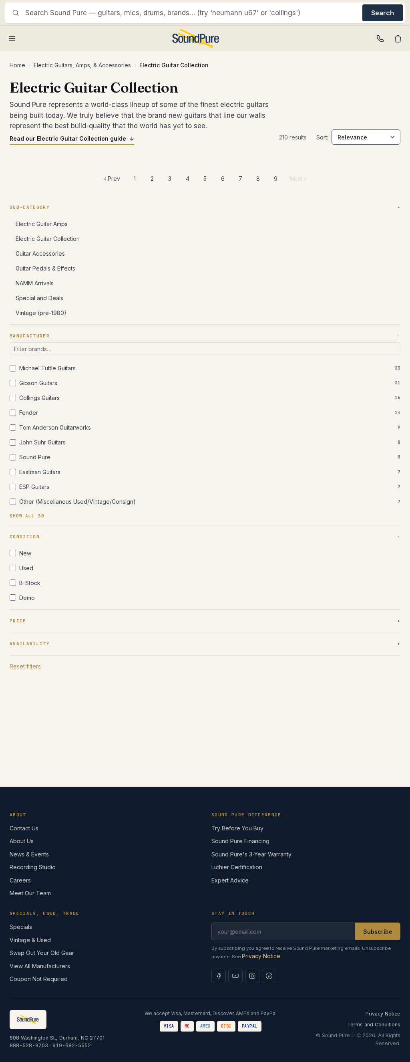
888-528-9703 (29, 1045)
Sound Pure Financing (240, 841)
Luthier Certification (236, 867)
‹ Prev (112, 178)
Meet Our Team (30, 893)
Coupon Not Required (39, 978)
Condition (25, 536)
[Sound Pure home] (196, 38)
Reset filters (25, 666)
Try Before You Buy (237, 828)
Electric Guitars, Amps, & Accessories (82, 65)
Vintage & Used (30, 940)
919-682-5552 (71, 1045)
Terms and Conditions (373, 1025)
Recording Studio (33, 867)
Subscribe (377, 931)
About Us (22, 841)
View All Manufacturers (40, 966)
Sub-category (30, 207)
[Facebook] (218, 976)
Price (18, 621)
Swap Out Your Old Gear (42, 952)
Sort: (322, 137)
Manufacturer (30, 336)
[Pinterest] (269, 976)
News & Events (29, 854)
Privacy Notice (261, 956)
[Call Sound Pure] (380, 38)
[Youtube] (235, 976)
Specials (21, 926)
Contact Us (24, 828)
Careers (20, 880)
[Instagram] (252, 976)
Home (17, 65)
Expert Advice (230, 880)
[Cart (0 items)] (398, 38)
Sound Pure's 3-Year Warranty (251, 854)
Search (382, 13)
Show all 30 (27, 516)
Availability (30, 643)
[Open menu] (12, 38)
